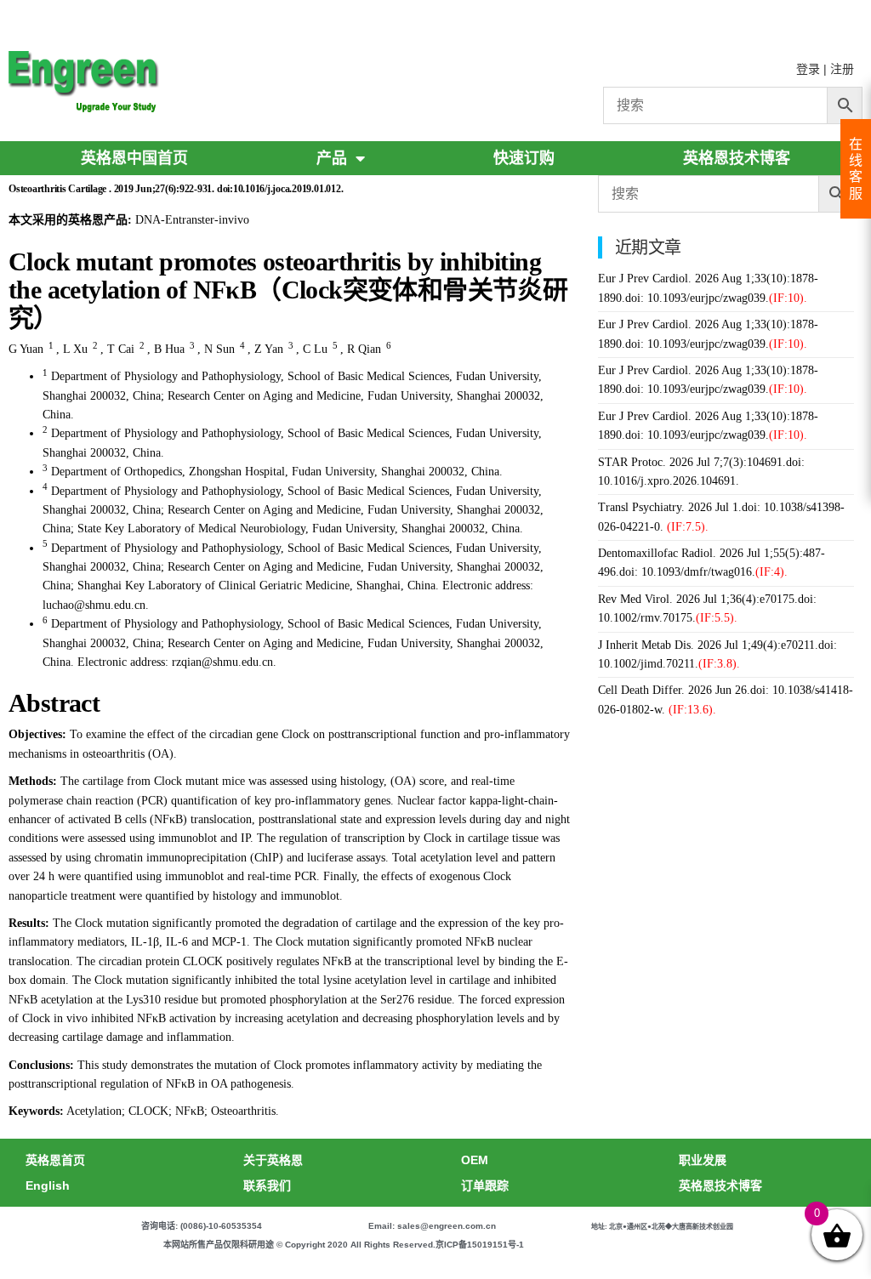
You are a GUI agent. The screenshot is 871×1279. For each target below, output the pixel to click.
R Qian (364, 349)
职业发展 (702, 1160)
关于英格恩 (273, 1160)
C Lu (315, 349)
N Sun (219, 349)
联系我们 (267, 1185)
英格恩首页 (55, 1160)
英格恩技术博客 (736, 158)
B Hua (169, 349)
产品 (331, 158)
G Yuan (26, 349)
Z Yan (268, 349)
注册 (842, 69)
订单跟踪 (485, 1185)
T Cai (120, 349)
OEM (474, 1160)
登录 (808, 69)
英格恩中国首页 (134, 158)
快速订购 (524, 158)
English (48, 1185)
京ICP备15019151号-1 (480, 1244)
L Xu (75, 349)
